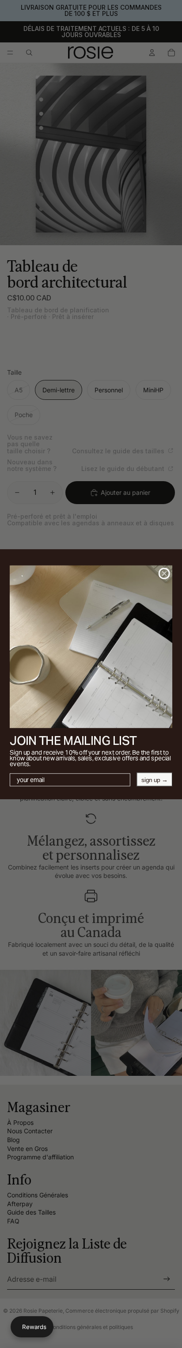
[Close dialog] (164, 573)
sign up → (154, 779)
